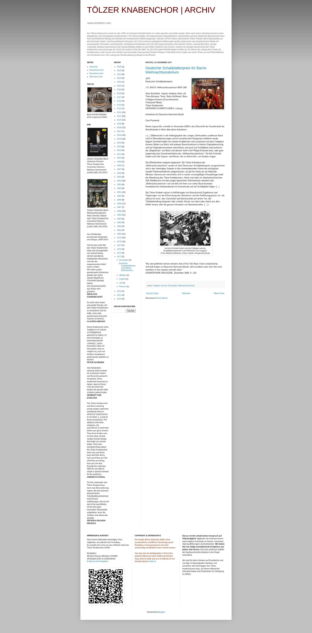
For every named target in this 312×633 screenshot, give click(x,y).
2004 (119, 143)
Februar (123, 286)
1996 (119, 173)
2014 (119, 108)
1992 (119, 188)
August (122, 279)
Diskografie (172, 286)
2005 (119, 139)
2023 (119, 78)
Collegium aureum (160, 286)
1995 (119, 177)
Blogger (161, 612)
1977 (119, 245)
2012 (119, 112)
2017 (119, 97)
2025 (119, 70)
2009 (119, 124)
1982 (119, 226)
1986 (119, 211)
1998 (119, 165)
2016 (119, 101)
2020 (119, 86)
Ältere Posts (219, 293)
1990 (119, 196)
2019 (119, 89)
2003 (119, 146)
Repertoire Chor (96, 70)
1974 (119, 253)
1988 (119, 203)
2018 (119, 93)
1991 (119, 192)
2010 (119, 120)
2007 (119, 131)
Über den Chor (96, 77)
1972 (119, 291)
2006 (119, 135)
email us (152, 561)
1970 (119, 299)
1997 (119, 169)
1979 (119, 238)
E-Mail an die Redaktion (97, 561)
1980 (119, 234)
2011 (119, 116)
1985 (119, 215)
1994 (119, 181)
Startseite (186, 293)
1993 (119, 184)
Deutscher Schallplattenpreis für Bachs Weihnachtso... (127, 266)
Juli (121, 283)
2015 (119, 105)
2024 (119, 74)
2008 (119, 127)
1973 (119, 257)
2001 (119, 154)
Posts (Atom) (162, 298)
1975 (119, 249)
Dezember (124, 260)
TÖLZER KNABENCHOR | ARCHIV (151, 9)
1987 (119, 207)
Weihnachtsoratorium (186, 286)
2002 (119, 150)
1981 (119, 230)
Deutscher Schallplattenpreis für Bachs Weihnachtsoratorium (175, 70)
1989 (119, 200)
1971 (119, 295)
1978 (119, 241)
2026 (119, 67)
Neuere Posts (152, 293)
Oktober (123, 275)
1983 (119, 222)
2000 (119, 158)
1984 (119, 219)
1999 (119, 162)
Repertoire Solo (96, 73)
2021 (119, 82)
